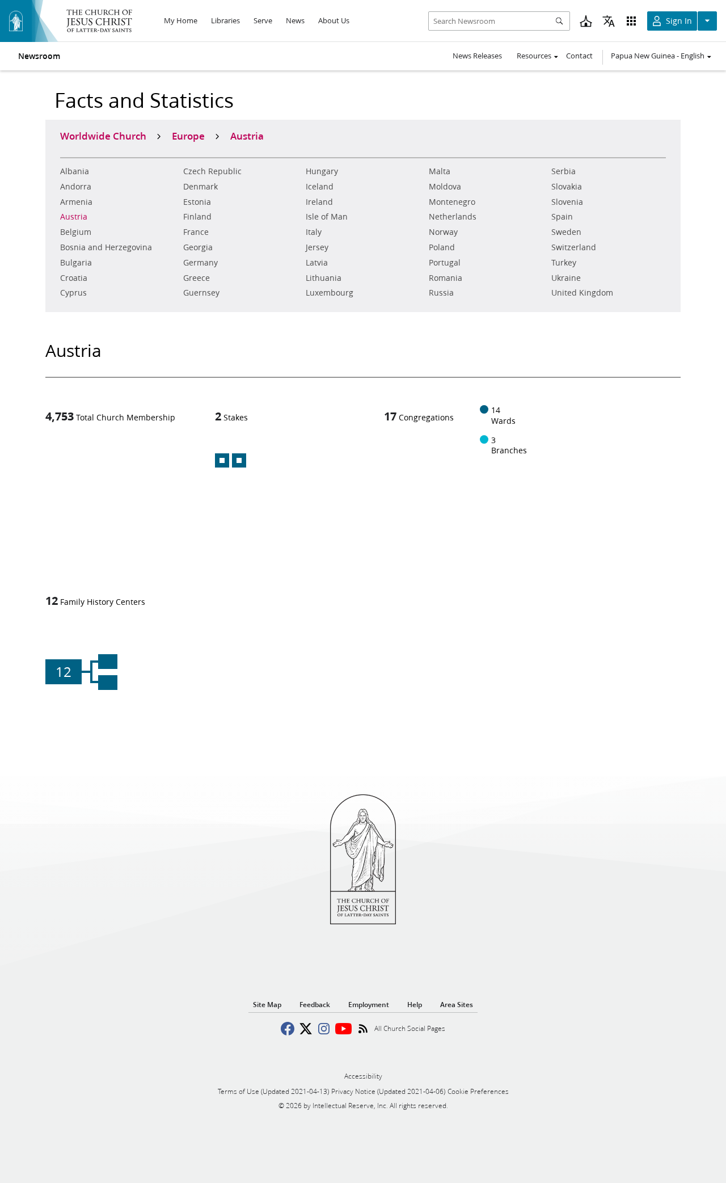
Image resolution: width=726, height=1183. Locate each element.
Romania (445, 278)
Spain (562, 216)
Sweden (566, 232)
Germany (200, 262)
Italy (314, 232)
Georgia (198, 247)
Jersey (317, 247)
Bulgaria (76, 262)
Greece (196, 278)
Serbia (563, 171)
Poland (442, 247)
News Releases (477, 55)
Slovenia (567, 202)
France (196, 232)
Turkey (563, 262)
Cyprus (73, 292)
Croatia (73, 278)
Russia (441, 292)
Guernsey (201, 292)
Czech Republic (212, 171)
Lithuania (323, 278)
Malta (439, 171)
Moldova (445, 186)
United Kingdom (582, 292)
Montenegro (452, 202)
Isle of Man (327, 216)
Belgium (75, 232)
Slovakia (566, 186)
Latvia (317, 262)
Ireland (319, 202)
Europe (188, 135)
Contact (579, 55)
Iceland (320, 186)
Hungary (322, 171)
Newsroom (39, 56)
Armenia (76, 202)
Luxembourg (329, 292)
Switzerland (573, 247)
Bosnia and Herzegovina (106, 247)
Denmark (200, 186)
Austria (73, 216)
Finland (197, 216)
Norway (443, 232)
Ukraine (566, 278)
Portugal (445, 262)
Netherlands (452, 216)
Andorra (75, 186)
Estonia (197, 202)
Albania (74, 171)
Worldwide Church (103, 135)
